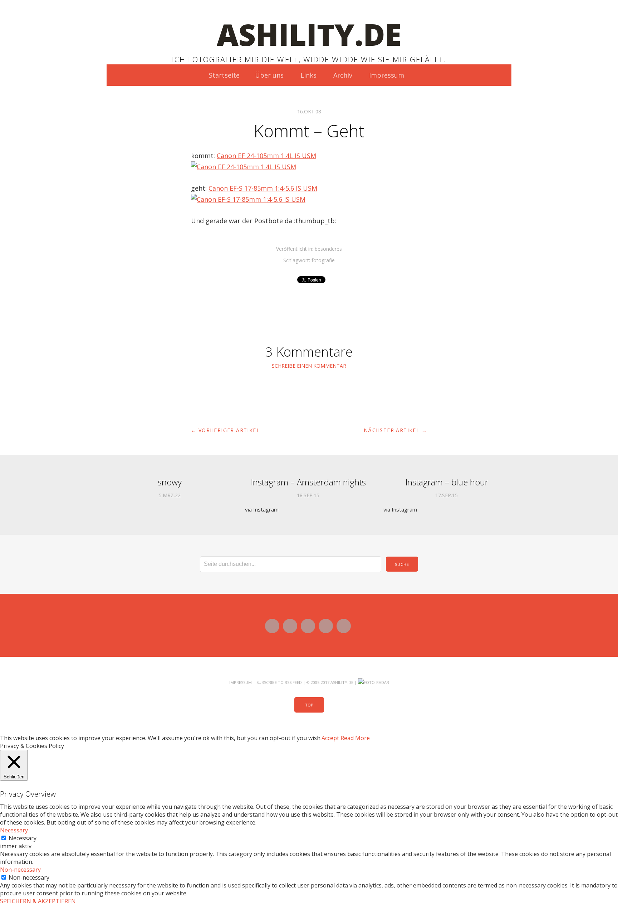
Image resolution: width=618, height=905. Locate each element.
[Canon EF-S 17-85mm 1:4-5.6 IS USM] (248, 199)
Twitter (272, 626)
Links (308, 75)
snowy (170, 482)
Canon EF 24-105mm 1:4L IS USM (266, 155)
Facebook (290, 626)
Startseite (224, 75)
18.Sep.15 (308, 495)
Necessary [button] (14, 830)
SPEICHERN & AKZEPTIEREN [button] (38, 901)
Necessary (22, 838)
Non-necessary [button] (20, 870)
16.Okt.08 (309, 111)
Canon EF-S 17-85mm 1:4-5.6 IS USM (263, 188)
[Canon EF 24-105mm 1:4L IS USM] (243, 166)
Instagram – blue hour (446, 482)
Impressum (386, 75)
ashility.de (309, 34)
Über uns (269, 75)
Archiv (342, 75)
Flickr (308, 626)
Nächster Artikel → (395, 430)
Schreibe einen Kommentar (309, 365)
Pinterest (344, 626)
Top (309, 705)
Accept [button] (330, 738)
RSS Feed (293, 682)
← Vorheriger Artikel (225, 430)
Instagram (326, 626)
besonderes (328, 248)
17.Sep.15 (446, 495)
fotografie (323, 260)
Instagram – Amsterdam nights (308, 482)
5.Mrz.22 (170, 495)
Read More (355, 738)
